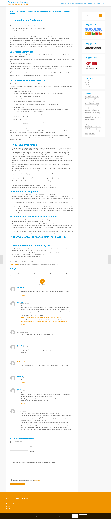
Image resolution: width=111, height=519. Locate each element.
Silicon (95, 126)
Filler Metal (96, 110)
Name (31, 446)
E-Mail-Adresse (33, 451)
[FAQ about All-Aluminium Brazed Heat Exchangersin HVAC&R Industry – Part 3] (1, 259)
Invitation (87, 119)
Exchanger (87, 110)
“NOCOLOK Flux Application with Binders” (32, 240)
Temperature (87, 131)
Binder (20, 264)
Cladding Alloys (93, 101)
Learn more (83, 516)
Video (98, 131)
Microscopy (93, 124)
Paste (99, 124)
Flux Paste (87, 117)
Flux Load (92, 115)
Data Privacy (9, 508)
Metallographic (88, 121)
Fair (92, 110)
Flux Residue (93, 117)
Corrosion (87, 105)
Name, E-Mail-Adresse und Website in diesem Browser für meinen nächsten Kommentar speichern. (34, 462)
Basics (11, 15)
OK (75, 516)
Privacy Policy (37, 480)
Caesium (87, 101)
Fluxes (86, 84)
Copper (97, 103)
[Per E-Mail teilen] (66, 273)
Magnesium (92, 119)
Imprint (8, 506)
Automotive (87, 96)
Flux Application (26, 264)
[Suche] (103, 3)
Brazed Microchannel (89, 98)
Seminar (90, 126)
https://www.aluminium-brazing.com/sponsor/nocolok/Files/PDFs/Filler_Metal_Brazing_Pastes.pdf (44, 321)
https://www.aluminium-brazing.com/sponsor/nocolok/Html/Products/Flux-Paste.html (41, 317)
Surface (45, 264)
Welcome (8, 501)
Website (32, 457)
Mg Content (87, 124)
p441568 (32, 261)
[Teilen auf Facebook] (18, 273)
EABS (86, 108)
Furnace (99, 117)
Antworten (23, 295)
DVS (97, 105)
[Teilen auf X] (34, 273)
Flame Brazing (88, 112)
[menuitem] (63, 3)
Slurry (41, 264)
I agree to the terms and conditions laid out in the (26, 480)
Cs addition (93, 105)
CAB (96, 98)
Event (86, 82)
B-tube (92, 96)
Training (93, 131)
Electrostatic (91, 108)
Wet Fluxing (56, 264)
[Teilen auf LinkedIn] (50, 273)
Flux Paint (33, 264)
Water (86, 133)
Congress (92, 103)
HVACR (86, 86)
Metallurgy (95, 121)
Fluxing (86, 115)
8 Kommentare (23, 261)
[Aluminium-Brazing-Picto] (17, 3)
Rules (37, 264)
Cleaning (87, 103)
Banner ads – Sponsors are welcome (15, 503)
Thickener (50, 264)
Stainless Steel (88, 128)
